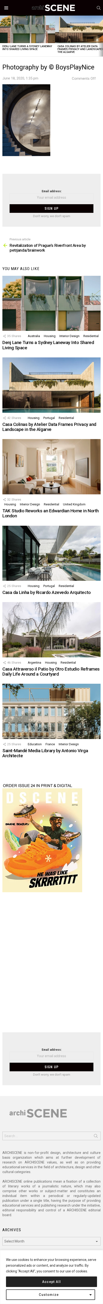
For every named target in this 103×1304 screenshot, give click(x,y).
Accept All (51, 1282)
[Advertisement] (51, 965)
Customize (49, 1295)
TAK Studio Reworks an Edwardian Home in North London (50, 513)
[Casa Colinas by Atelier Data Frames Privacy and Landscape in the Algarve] (51, 384)
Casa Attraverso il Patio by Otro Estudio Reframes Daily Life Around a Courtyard (51, 671)
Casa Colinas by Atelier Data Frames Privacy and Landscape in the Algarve (49, 427)
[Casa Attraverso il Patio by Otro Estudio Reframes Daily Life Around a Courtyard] (51, 629)
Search (96, 1137)
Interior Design (69, 336)
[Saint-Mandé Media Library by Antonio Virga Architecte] (51, 711)
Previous (2, 36)
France (50, 744)
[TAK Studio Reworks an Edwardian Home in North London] (51, 466)
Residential (91, 336)
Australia (34, 336)
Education (35, 744)
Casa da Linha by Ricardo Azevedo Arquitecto (46, 592)
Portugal (49, 418)
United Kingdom (74, 504)
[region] (51, 1277)
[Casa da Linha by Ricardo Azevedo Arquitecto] (51, 553)
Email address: (52, 191)
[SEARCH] (99, 8)
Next (100, 36)
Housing (50, 336)
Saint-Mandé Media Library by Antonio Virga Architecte (45, 753)
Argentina (34, 662)
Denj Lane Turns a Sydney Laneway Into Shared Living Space (27, 48)
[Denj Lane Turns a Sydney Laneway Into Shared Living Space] (27, 29)
